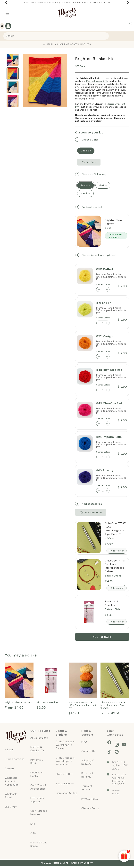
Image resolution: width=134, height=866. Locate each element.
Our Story (11, 807)
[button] (7, 13)
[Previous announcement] (6, 2)
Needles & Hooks (36, 774)
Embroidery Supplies (37, 799)
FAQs (84, 741)
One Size (86, 150)
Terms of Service (86, 787)
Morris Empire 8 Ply (97, 80)
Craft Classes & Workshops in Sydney (65, 745)
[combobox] (56, 36)
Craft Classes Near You (38, 812)
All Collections (39, 737)
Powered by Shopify (81, 862)
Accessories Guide (93, 512)
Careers (10, 768)
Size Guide (91, 162)
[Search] (130, 23)
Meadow (85, 193)
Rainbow (85, 185)
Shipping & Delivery (87, 762)
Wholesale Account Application (12, 781)
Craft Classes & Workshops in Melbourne (65, 761)
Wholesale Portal (11, 795)
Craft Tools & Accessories (38, 787)
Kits (32, 823)
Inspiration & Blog (66, 793)
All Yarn (9, 749)
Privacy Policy (89, 799)
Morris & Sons (60, 862)
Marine (103, 185)
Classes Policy (90, 808)
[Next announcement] (128, 2)
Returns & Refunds (87, 775)
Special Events (65, 783)
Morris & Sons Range (38, 844)
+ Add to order (116, 550)
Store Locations (14, 759)
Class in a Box (64, 774)
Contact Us (88, 751)
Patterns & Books (36, 761)
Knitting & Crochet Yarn (38, 748)
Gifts (33, 833)
